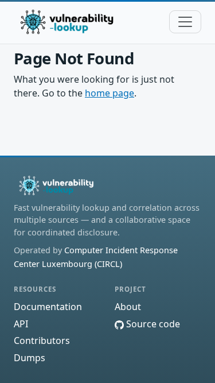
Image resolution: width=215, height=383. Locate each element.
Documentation (48, 306)
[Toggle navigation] (185, 21)
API (21, 324)
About (128, 306)
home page (109, 93)
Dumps (29, 357)
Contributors (42, 340)
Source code (152, 324)
